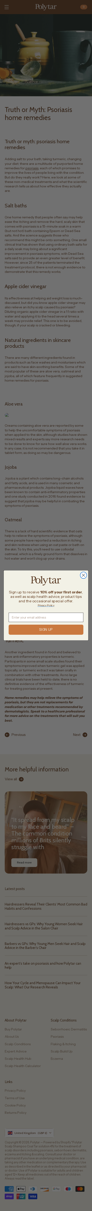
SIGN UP (46, 630)
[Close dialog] (83, 575)
